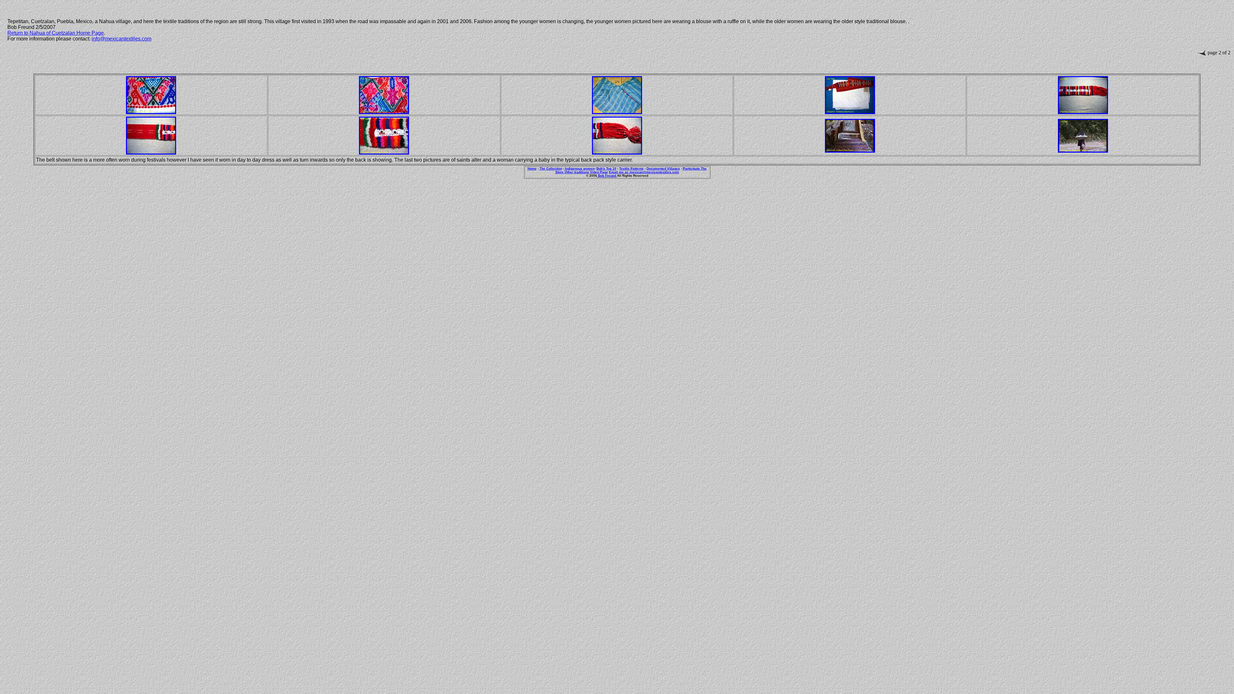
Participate (692, 168)
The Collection (551, 168)
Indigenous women (579, 168)
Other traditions (577, 172)
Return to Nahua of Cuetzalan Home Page (55, 33)
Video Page (599, 172)
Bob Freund (607, 175)
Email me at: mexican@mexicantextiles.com (644, 172)
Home (532, 168)
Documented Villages (663, 168)
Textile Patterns (631, 168)
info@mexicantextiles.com (121, 38)
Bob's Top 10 (606, 168)
